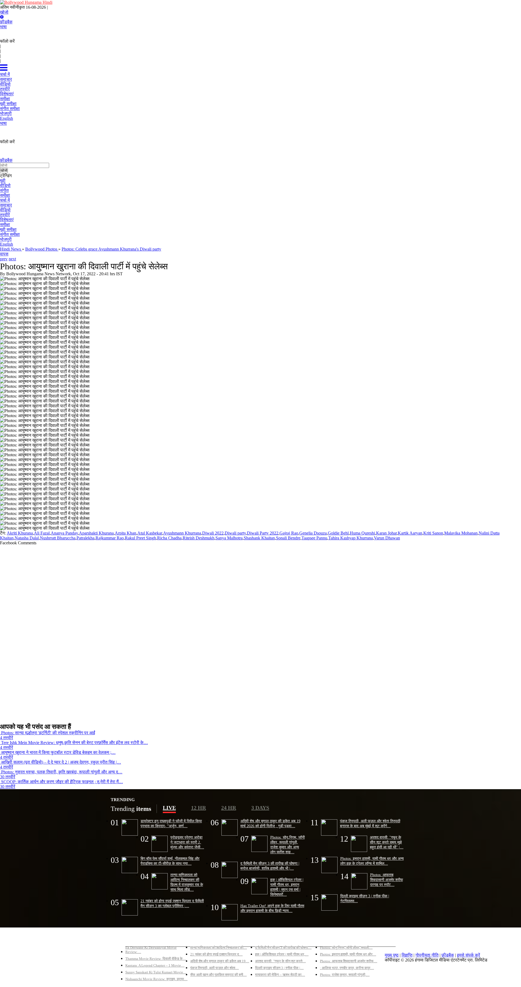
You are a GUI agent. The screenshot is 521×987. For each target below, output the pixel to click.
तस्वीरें (5, 215)
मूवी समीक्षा (8, 229)
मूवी (2, 180)
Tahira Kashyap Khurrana (350, 538)
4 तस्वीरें (6, 737)
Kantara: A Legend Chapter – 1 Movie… (155, 965)
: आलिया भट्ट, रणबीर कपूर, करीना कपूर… (347, 968)
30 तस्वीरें (7, 776)
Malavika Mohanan (461, 533)
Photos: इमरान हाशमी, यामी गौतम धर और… (348, 954)
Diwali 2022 (213, 533)
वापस (4, 254)
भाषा (3, 26)
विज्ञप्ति (407, 955)
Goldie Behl (338, 533)
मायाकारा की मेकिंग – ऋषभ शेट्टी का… (280, 975)
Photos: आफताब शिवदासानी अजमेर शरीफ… (348, 961)
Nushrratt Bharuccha (57, 538)
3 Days (260, 808)
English (6, 244)
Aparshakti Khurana (96, 533)
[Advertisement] (163, 631)
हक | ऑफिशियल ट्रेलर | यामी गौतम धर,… (282, 954)
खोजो (4, 12)
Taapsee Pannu (314, 538)
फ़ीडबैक (6, 22)
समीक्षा (5, 195)
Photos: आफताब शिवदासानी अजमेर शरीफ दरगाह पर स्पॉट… (386, 880)
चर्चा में (5, 200)
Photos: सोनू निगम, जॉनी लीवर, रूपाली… (346, 947)
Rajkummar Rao (110, 538)
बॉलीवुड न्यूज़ (200, 938)
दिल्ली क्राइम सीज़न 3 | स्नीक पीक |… (279, 968)
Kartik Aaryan (410, 533)
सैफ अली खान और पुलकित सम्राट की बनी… (218, 975)
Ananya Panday (64, 533)
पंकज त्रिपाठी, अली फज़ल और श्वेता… (214, 968)
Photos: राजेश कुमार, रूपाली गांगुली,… (345, 975)
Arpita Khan (125, 533)
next (12, 259)
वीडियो (5, 185)
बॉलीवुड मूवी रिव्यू (138, 938)
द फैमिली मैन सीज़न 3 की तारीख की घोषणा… (283, 947)
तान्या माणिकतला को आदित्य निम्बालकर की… (218, 947)
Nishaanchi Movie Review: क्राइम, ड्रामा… (156, 979)
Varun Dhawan (387, 538)
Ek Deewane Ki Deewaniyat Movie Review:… (151, 949)
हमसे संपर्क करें (468, 955)
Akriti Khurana (20, 533)
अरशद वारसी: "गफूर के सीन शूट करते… (280, 961)
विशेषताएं (7, 219)
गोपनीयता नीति (427, 955)
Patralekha (85, 538)
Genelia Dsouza (313, 533)
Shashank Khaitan (259, 538)
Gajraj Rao (288, 533)
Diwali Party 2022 (262, 533)
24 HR (228, 808)
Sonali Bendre (288, 538)
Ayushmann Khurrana (182, 533)
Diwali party (235, 533)
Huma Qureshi (362, 533)
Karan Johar (386, 533)
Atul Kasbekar (149, 533)
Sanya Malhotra (229, 538)
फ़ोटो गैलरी (328, 938)
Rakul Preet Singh (140, 538)
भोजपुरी (6, 239)
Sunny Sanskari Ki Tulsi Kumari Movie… (156, 972)
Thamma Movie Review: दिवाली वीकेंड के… (155, 959)
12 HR (198, 808)
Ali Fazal (42, 533)
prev (4, 259)
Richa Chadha (169, 538)
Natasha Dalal (27, 538)
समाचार (6, 205)
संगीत (4, 190)
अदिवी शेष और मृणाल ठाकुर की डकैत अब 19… (219, 961)
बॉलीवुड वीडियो (267, 938)
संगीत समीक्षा (10, 234)
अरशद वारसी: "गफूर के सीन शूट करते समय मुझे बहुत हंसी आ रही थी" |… (387, 842)
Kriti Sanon (433, 533)
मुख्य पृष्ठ (392, 955)
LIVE (169, 808)
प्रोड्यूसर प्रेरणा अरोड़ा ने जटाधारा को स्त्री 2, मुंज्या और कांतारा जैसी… (187, 842)
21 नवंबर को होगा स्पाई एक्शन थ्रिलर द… (216, 954)
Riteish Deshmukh (198, 538)
